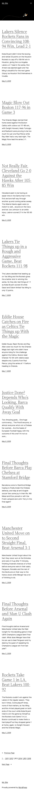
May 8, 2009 (6, 220)
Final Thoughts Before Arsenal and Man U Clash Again (17, 611)
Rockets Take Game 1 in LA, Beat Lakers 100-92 (16, 682)
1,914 (20, 758)
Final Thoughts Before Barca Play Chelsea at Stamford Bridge (17, 470)
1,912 (11, 758)
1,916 (29, 758)
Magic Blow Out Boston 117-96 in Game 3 (16, 107)
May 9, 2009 (6, 81)
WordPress (22, 787)
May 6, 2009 (6, 441)
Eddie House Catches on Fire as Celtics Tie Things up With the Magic (15, 326)
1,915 (25, 758)
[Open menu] (31, 3)
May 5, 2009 (6, 583)
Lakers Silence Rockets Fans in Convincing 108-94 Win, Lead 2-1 (16, 39)
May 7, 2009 (6, 295)
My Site (5, 3)
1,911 (7, 758)
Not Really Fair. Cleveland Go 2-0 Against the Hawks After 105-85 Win (16, 175)
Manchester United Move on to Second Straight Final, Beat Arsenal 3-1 (16, 538)
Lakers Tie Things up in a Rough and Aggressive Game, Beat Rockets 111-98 (14, 253)
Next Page (7, 764)
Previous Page (8, 753)
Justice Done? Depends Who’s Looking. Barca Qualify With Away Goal (15, 402)
